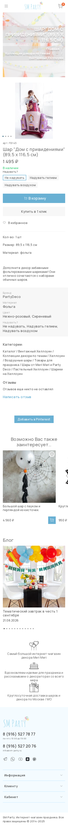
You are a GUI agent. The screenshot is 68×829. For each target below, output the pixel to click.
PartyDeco (12, 296)
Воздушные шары (18, 360)
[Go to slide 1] (3, 136)
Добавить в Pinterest (34, 419)
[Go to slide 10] (28, 628)
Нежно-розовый (16, 316)
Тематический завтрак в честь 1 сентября (30, 613)
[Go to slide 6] (17, 628)
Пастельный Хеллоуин (31, 369)
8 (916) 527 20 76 (19, 746)
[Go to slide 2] (5, 136)
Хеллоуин (57, 356)
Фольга (9, 306)
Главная (52, 49)
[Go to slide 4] (11, 136)
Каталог (9, 351)
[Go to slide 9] (25, 628)
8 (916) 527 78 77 (19, 734)
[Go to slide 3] (8, 136)
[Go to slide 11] (30, 628)
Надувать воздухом (20, 330)
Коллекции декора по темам (27, 53)
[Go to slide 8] (22, 628)
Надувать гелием (42, 326)
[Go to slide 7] (20, 628)
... (57, 53)
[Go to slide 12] (33, 628)
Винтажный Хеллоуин (46, 58)
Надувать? (10, 171)
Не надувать (14, 326)
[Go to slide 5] (14, 628)
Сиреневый (41, 316)
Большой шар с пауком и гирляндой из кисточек (21, 508)
